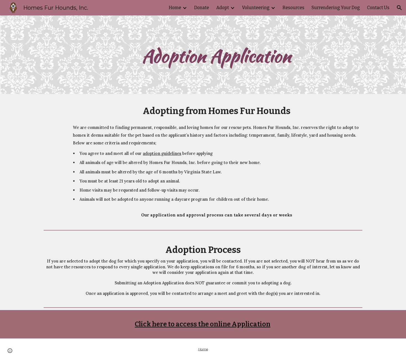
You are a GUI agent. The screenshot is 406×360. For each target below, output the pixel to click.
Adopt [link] (222, 7)
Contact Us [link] (378, 7)
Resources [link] (293, 7)
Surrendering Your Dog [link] (336, 7)
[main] (216, 55)
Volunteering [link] (256, 7)
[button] (399, 7)
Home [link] (175, 7)
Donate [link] (201, 7)
